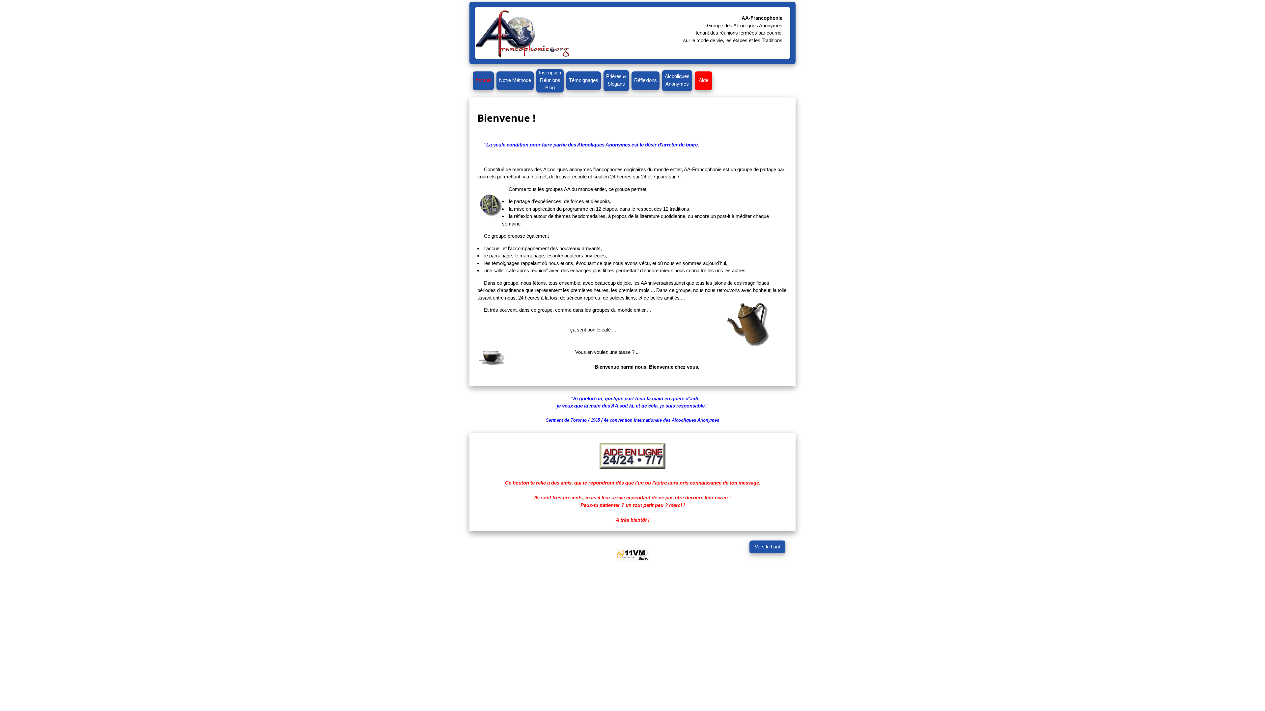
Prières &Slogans (616, 80)
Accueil (483, 80)
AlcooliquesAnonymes (677, 80)
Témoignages (583, 80)
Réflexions (645, 80)
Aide (703, 80)
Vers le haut (767, 546)
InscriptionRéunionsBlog (550, 80)
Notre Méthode (515, 80)
